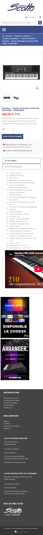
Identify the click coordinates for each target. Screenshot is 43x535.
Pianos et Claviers (23, 36)
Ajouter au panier (12, 136)
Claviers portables (10, 38)
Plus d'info (11, 161)
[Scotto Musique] (21, 7)
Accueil (7, 36)
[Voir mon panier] (40, 17)
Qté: (3, 129)
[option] (7, 98)
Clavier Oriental (28, 38)
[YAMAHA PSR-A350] (7, 98)
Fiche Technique (13, 167)
